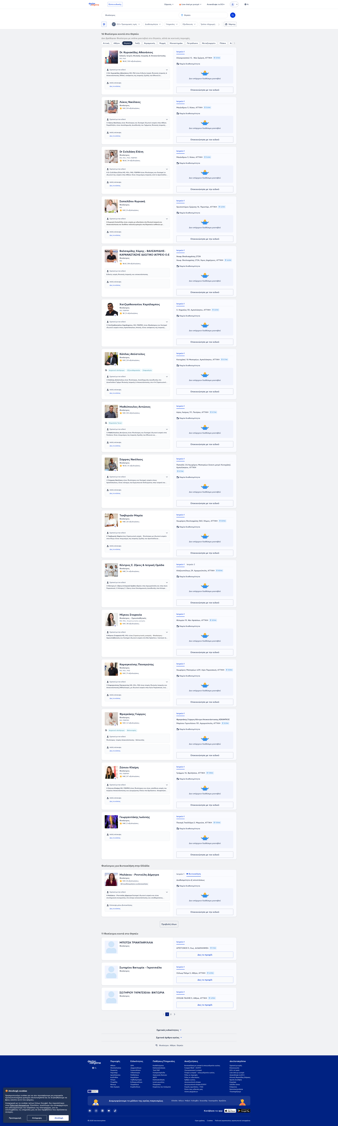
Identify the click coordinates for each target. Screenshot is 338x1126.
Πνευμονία (157, 1084)
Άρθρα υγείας (189, 1080)
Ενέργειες (233, 1087)
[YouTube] (109, 1111)
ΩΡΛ (132, 1065)
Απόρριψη (37, 1118)
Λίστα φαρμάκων (191, 1092)
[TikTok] (115, 1111)
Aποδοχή (59, 1118)
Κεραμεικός (149, 43)
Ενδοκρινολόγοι (136, 1082)
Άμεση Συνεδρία (236, 1080)
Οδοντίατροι (135, 1073)
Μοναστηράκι (176, 43)
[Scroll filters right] (217, 24)
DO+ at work (234, 1070)
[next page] (174, 1014)
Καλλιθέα (114, 1077)
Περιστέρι (114, 1073)
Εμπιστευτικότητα (236, 1089)
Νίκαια (113, 1084)
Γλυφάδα (113, 1082)
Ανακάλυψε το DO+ (237, 1075)
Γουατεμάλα (213, 1101)
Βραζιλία (222, 1101)
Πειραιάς (114, 1070)
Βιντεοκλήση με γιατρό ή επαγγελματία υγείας (202, 1065)
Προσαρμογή (15, 1118)
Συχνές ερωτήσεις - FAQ (193, 1087)
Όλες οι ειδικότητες (191, 1077)
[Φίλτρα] (104, 24)
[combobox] (140, 15)
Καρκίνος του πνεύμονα (162, 1087)
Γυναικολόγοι (135, 1070)
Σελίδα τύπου (235, 1084)
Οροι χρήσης (200, 1121)
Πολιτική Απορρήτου (19, 1105)
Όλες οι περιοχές (191, 1075)
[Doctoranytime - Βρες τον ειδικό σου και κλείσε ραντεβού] (156, 1045)
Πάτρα (112, 1080)
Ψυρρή (162, 43)
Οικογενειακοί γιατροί (193, 1070)
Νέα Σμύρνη (114, 1087)
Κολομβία (195, 1101)
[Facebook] (90, 1111)
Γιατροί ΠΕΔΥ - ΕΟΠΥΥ (192, 1068)
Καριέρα (233, 1082)
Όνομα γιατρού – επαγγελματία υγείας (199, 1073)
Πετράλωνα (192, 43)
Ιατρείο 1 (180, 51)
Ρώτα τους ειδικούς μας (193, 1089)
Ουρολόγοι (134, 1084)
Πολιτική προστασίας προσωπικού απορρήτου (232, 1121)
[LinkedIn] (102, 1111)
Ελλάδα (175, 1101)
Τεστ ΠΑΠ (156, 1070)
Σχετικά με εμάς (236, 1065)
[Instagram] (96, 1111)
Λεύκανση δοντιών (160, 1075)
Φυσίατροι (164, 1045)
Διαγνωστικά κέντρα (192, 1082)
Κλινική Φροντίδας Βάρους (240, 1077)
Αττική (106, 43)
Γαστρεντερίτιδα (159, 1073)
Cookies (210, 1121)
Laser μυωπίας (158, 1082)
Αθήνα (117, 43)
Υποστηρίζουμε (235, 1092)
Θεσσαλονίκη (115, 1068)
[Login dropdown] (234, 4)
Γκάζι (137, 43)
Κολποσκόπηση (159, 1080)
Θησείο (127, 43)
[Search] (232, 15)
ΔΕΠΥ (155, 1077)
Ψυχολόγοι (134, 1077)
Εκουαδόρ (203, 1101)
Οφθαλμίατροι (136, 1080)
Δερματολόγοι (135, 1068)
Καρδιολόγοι (135, 1087)
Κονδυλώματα (158, 1065)
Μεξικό (187, 1101)
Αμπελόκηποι (115, 1075)
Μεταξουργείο (208, 43)
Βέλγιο (181, 1101)
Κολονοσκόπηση (159, 1068)
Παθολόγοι (134, 1075)
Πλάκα (223, 43)
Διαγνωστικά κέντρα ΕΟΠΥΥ (195, 1084)
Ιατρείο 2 (191, 564)
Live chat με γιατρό (237, 1073)
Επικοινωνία (234, 1068)
